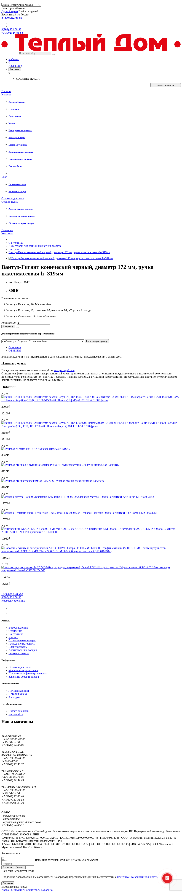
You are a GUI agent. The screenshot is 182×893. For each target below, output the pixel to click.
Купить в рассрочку (96, 341)
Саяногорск (33, 889)
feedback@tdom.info (13, 600)
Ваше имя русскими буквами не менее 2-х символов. (67, 859)
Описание (15, 347)
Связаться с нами (19, 710)
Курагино (47, 889)
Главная (6, 91)
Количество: (8, 322)
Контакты (7, 233)
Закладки (14, 697)
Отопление (15, 630)
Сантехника (16, 633)
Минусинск (18, 889)
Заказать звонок (165, 85)
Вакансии (7, 230)
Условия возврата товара (23, 670)
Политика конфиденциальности (28, 673)
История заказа (18, 693)
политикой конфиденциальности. (137, 876)
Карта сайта (16, 714)
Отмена (20, 867)
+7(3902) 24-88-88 (12, 594)
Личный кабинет (19, 690)
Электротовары (18, 646)
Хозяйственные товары (23, 649)
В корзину (8, 326)
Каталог (6, 94)
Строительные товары (22, 640)
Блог (4, 176)
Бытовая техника (19, 653)
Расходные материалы (22, 643)
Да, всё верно (9, 11)
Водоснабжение (18, 627)
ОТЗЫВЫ (15, 350)
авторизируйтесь (64, 370)
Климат (13, 637)
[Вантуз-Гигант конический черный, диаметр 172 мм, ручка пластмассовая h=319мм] (61, 258)
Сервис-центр (9, 201)
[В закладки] (17, 327)
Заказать (7, 867)
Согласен (8, 883)
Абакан (5, 889)
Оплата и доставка (12, 198)
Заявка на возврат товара (24, 676)
